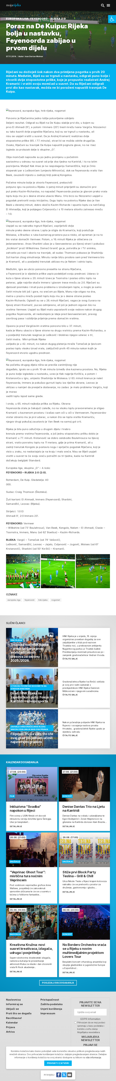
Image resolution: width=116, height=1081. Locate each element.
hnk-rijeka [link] (42, 600)
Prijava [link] (10, 1027)
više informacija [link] (93, 1057)
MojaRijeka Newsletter (90, 1038)
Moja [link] (13, 5)
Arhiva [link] (10, 1031)
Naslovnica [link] (13, 999)
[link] (112, 19)
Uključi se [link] (12, 1008)
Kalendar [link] (12, 1022)
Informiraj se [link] (14, 1004)
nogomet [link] (56, 600)
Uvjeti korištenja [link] (51, 1008)
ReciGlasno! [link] (14, 1018)
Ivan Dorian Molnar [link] (34, 56)
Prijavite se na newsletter (90, 1004)
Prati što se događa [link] (18, 1013)
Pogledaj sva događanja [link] (58, 982)
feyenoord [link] (29, 600)
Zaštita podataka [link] (51, 1004)
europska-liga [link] (14, 600)
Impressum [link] (47, 1013)
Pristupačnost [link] (49, 999)
